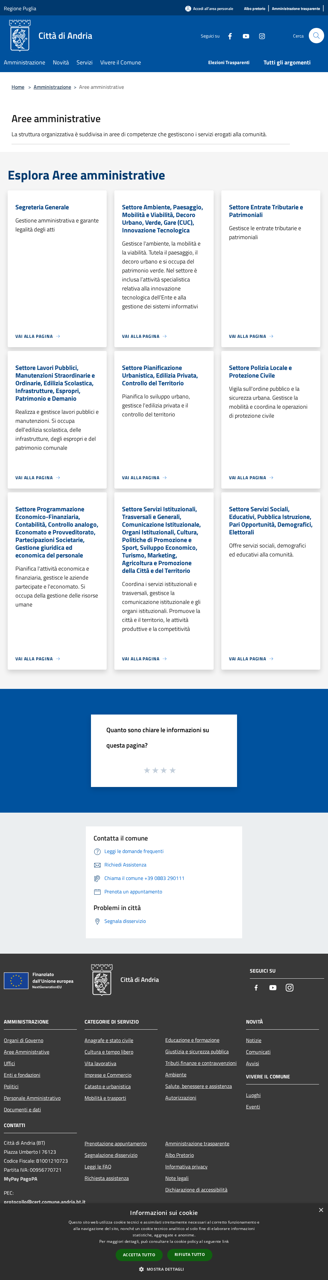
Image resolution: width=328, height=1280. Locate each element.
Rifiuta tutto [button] (190, 1254)
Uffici (9, 1063)
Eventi (253, 1106)
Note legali (177, 1178)
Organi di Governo (23, 1040)
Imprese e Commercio (108, 1075)
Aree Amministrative (26, 1052)
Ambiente (175, 1074)
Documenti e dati (22, 1109)
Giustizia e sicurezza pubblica (197, 1051)
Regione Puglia (20, 8)
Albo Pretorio (179, 1155)
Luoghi (253, 1095)
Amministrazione (52, 87)
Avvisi (252, 1063)
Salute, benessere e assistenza (198, 1086)
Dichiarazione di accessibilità (196, 1189)
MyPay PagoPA (20, 1179)
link (225, 1241)
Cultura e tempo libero (109, 1052)
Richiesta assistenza (107, 1178)
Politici (11, 1086)
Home (18, 87)
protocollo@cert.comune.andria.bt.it (45, 1202)
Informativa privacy (186, 1166)
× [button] (320, 1210)
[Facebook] (227, 35)
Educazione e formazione (192, 1040)
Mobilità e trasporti (105, 1098)
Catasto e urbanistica (108, 1086)
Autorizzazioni (180, 1097)
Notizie (253, 1040)
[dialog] (164, 1241)
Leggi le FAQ (98, 1166)
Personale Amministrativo (32, 1098)
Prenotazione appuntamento (116, 1143)
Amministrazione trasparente (197, 1143)
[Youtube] (243, 35)
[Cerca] (316, 35)
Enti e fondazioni (22, 1075)
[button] (164, 1269)
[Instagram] (259, 35)
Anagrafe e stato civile (109, 1040)
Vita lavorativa (100, 1063)
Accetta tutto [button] (139, 1255)
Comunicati (258, 1052)
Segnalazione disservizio (111, 1155)
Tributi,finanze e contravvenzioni (201, 1063)
